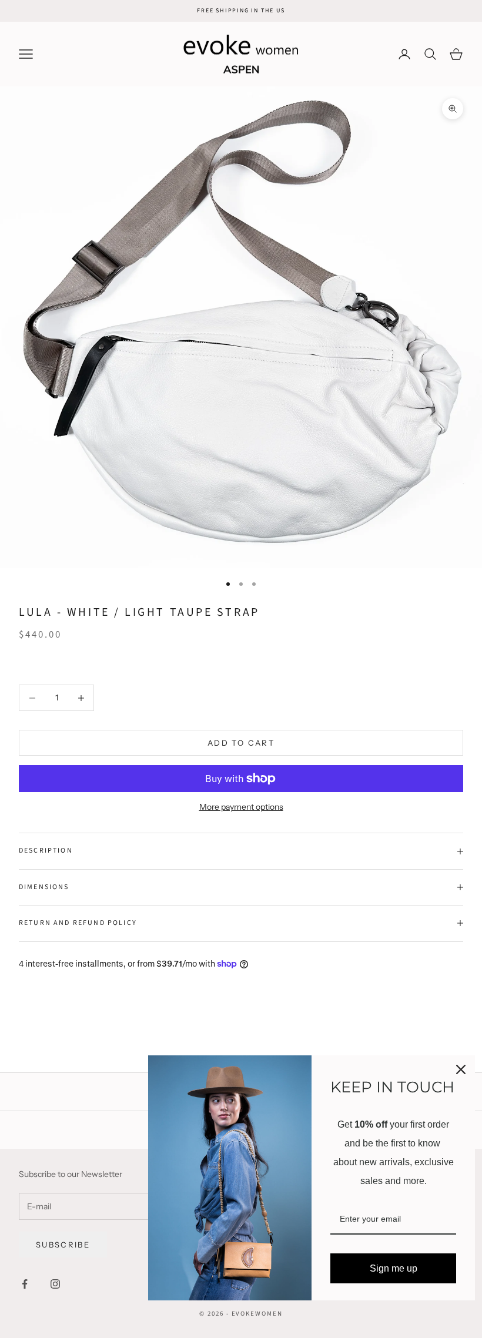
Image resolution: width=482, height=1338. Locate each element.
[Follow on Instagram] (55, 1284)
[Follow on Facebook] (25, 1284)
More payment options (241, 807)
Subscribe (63, 1244)
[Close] (461, 1069)
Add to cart (241, 742)
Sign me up (393, 1268)
